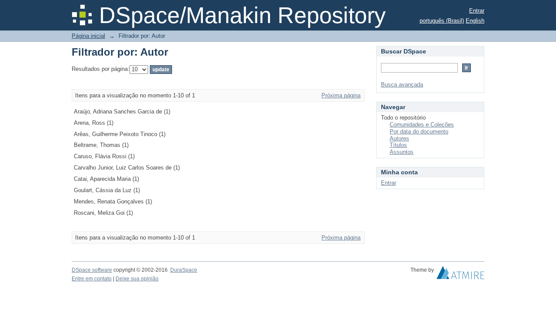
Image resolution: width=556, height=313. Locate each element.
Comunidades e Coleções (422, 124)
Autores (399, 138)
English (475, 20)
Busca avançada (402, 84)
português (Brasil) (442, 20)
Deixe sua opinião (137, 279)
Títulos (398, 145)
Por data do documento (419, 131)
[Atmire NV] (460, 275)
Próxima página (341, 95)
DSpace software (92, 270)
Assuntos (402, 152)
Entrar (476, 10)
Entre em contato (92, 279)
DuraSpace (183, 270)
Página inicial (88, 36)
